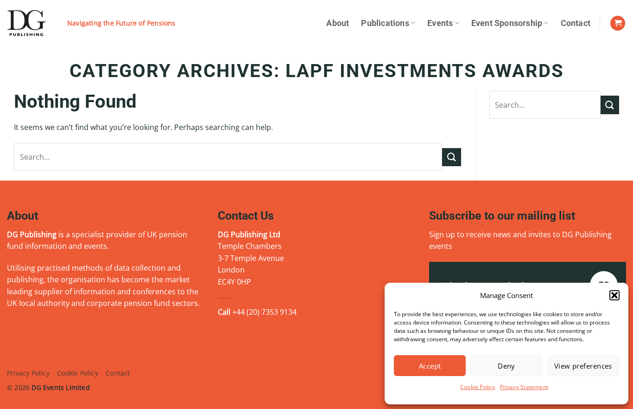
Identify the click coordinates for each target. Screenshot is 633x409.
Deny (506, 365)
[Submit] (451, 157)
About (337, 23)
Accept (430, 365)
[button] (614, 295)
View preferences (583, 365)
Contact (575, 23)
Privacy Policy (28, 373)
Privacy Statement (524, 387)
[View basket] (617, 23)
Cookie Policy (477, 387)
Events (440, 23)
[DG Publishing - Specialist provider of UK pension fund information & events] (30, 23)
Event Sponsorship (506, 23)
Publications (385, 23)
